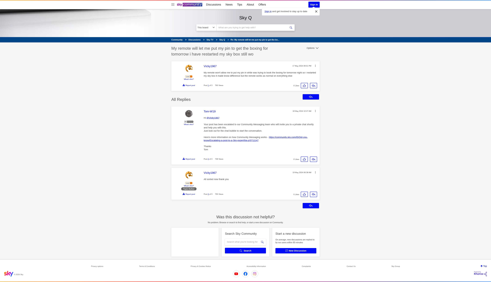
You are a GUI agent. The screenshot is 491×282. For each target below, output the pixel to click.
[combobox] (251, 27)
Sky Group (395, 266)
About (250, 4)
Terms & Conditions (147, 266)
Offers (262, 4)
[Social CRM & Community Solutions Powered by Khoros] (480, 273)
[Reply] (313, 85)
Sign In (314, 4)
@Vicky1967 (213, 118)
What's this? (189, 79)
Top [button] (485, 266)
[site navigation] (172, 4)
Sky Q (245, 17)
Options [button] (311, 48)
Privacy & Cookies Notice (201, 266)
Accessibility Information (256, 266)
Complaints (306, 266)
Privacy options (97, 266)
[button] (315, 66)
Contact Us (351, 266)
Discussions (213, 4)
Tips (239, 4)
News (229, 4)
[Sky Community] (189, 5)
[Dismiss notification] (316, 11)
